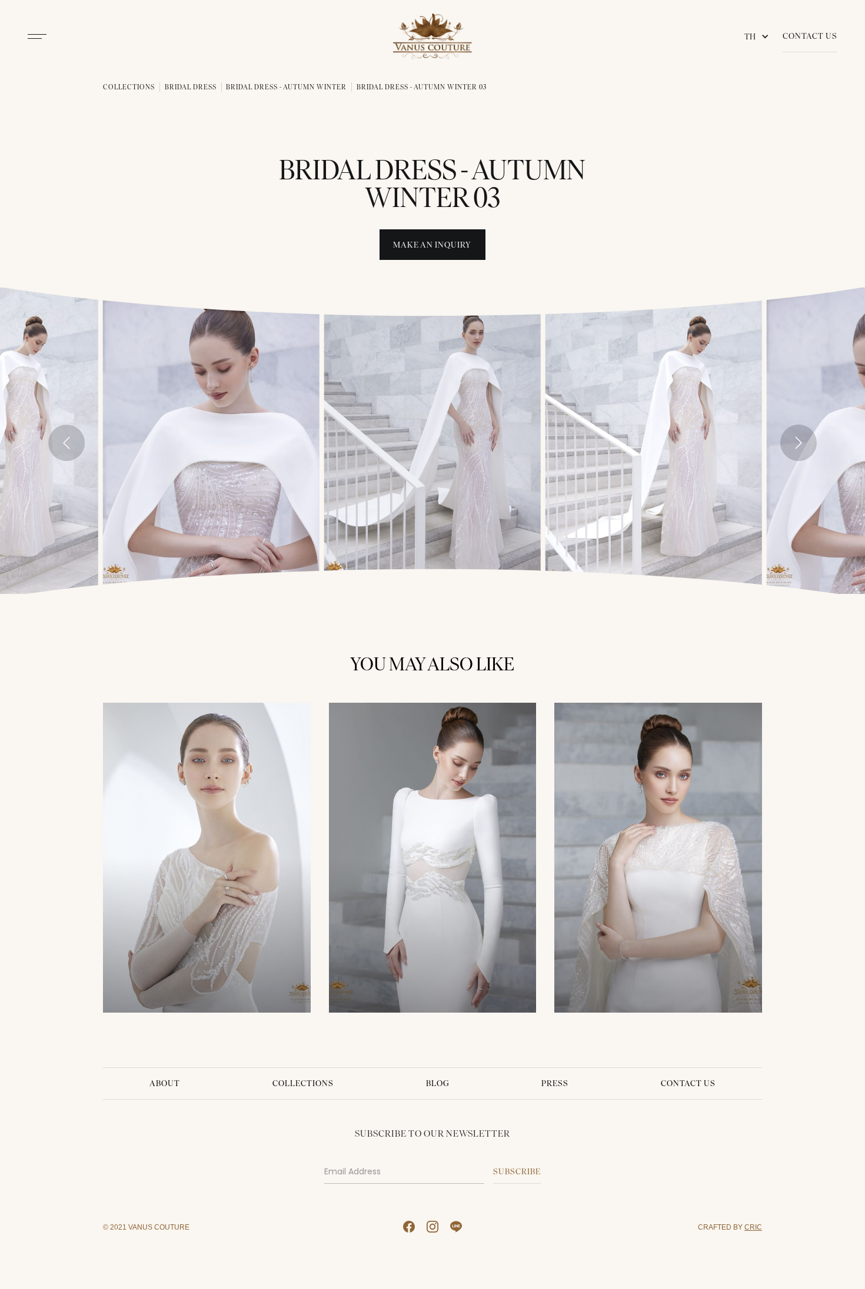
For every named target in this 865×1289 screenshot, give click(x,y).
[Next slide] (798, 443)
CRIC (753, 1227)
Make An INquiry (432, 245)
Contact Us (810, 36)
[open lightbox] (211, 441)
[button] (759, 36)
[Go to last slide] (66, 443)
